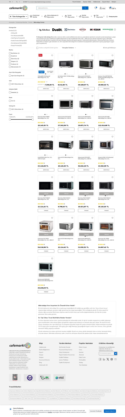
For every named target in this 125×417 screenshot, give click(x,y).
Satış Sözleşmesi (64, 352)
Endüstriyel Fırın (105, 391)
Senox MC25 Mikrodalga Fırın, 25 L (65, 239)
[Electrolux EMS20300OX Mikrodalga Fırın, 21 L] (66, 185)
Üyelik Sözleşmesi (64, 362)
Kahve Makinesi (60, 394)
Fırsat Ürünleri (77, 2)
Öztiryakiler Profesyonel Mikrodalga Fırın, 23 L (44, 76)
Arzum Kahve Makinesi (28, 394)
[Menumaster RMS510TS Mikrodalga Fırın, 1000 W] (86, 226)
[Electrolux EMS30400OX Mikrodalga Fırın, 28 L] (106, 185)
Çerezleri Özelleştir (96, 411)
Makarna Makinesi (65, 398)
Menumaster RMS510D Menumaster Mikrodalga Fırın (45, 280)
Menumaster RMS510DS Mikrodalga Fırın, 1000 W (84, 117)
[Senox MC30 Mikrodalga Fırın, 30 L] (66, 145)
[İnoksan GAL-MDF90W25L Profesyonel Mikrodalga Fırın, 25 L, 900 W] (106, 63)
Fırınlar (30, 22)
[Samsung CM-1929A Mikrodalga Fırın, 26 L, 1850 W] (46, 226)
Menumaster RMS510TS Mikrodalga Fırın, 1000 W (84, 239)
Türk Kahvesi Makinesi (39, 398)
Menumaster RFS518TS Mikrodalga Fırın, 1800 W (84, 158)
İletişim (114, 2)
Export (41, 352)
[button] (37, 29)
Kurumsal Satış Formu (65, 350)
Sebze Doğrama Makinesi (89, 391)
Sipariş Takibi (87, 2)
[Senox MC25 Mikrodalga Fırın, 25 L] (66, 226)
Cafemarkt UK (43, 365)
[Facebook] (100, 359)
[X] (108, 359)
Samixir (81, 352)
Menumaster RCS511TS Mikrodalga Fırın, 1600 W (84, 76)
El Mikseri (65, 391)
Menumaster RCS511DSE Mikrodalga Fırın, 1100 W (64, 117)
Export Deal (105, 2)
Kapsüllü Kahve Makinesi (43, 391)
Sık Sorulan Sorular (64, 347)
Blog (40, 362)
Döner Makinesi (14, 394)
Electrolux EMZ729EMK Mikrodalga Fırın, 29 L (44, 117)
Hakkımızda (96, 2)
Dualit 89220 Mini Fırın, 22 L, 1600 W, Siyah (45, 158)
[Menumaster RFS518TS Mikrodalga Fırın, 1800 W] (86, 145)
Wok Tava (28, 398)
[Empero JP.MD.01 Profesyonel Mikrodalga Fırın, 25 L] (106, 145)
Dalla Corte (82, 357)
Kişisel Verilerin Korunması (67, 355)
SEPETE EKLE (46, 88)
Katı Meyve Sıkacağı (79, 398)
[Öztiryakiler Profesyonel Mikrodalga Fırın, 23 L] (46, 63)
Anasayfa (12, 22)
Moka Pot (86, 394)
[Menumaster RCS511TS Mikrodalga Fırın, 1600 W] (86, 63)
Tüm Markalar (83, 365)
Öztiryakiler (82, 360)
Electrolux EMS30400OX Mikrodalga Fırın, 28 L (104, 198)
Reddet (50, 412)
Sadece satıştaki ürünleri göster (48, 48)
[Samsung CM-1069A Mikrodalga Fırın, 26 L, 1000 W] (106, 226)
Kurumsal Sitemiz (44, 360)
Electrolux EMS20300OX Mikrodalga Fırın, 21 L (64, 198)
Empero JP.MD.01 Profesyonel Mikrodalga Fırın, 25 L (105, 158)
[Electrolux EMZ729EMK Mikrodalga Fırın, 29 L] (46, 104)
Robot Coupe (83, 347)
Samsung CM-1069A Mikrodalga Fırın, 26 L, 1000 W (106, 239)
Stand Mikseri (75, 391)
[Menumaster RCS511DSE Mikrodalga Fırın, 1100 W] (66, 104)
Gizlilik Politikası (63, 357)
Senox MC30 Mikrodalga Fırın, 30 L (65, 158)
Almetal (81, 355)
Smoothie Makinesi (97, 394)
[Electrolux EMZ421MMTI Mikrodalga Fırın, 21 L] (86, 185)
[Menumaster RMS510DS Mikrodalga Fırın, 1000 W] (86, 104)
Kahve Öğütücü (28, 391)
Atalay (81, 362)
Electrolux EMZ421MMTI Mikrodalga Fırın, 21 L (84, 198)
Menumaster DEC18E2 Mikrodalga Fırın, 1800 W (104, 117)
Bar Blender (56, 391)
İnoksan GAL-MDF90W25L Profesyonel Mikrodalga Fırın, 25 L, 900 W (105, 77)
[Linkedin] (104, 359)
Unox (80, 350)
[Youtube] (115, 359)
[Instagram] (111, 359)
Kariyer (41, 355)
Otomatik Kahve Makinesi (45, 394)
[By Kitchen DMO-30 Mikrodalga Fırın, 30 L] (66, 63)
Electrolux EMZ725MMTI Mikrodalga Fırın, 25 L (44, 198)
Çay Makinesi (53, 398)
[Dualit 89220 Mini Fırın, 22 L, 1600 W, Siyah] (46, 145)
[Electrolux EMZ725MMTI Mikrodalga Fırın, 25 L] (46, 185)
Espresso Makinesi (15, 391)
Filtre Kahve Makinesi (74, 394)
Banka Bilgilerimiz (44, 350)
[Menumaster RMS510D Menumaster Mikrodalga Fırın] (46, 266)
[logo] (18, 8)
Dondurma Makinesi (16, 398)
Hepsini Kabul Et (110, 411)
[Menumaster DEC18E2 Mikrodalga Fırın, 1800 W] (106, 104)
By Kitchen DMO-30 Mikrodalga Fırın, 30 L (66, 76)
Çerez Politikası (63, 360)
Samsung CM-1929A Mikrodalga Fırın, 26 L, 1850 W (46, 239)
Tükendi (46, 210)
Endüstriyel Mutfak (21, 22)
